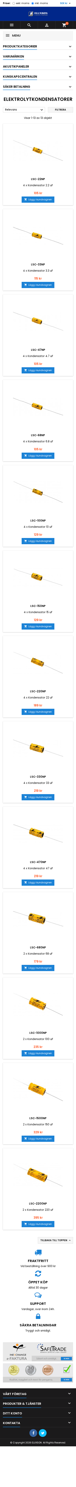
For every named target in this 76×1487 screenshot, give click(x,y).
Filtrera (60, 109)
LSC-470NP (38, 862)
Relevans (24, 110)
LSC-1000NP (38, 1033)
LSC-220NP (38, 691)
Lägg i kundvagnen (38, 199)
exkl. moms (22, 3)
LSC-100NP (38, 521)
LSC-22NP (38, 179)
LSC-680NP (38, 947)
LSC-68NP (38, 435)
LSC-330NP (38, 777)
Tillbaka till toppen (55, 1240)
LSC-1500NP (38, 1118)
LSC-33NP (38, 264)
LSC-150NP (38, 606)
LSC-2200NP (38, 1204)
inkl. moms (41, 3)
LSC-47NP (38, 350)
